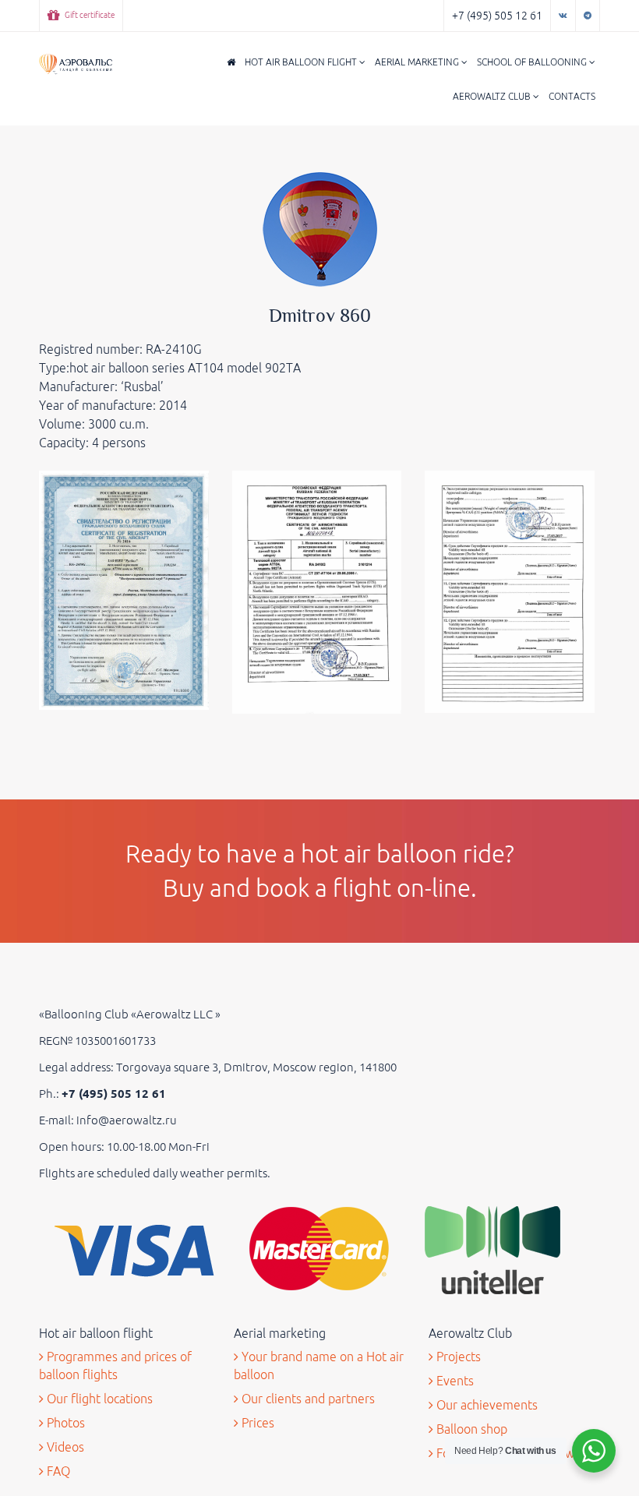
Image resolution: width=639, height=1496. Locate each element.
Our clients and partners (306, 1399)
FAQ (57, 1471)
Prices (256, 1423)
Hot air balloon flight (302, 62)
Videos (64, 1447)
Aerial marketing (418, 62)
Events (453, 1381)
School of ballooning (533, 62)
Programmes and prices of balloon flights (115, 1365)
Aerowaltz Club (493, 96)
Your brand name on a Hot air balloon (319, 1365)
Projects (457, 1357)
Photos (64, 1423)
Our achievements (485, 1405)
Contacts (572, 96)
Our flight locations (98, 1399)
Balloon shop (470, 1429)
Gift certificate (89, 15)
